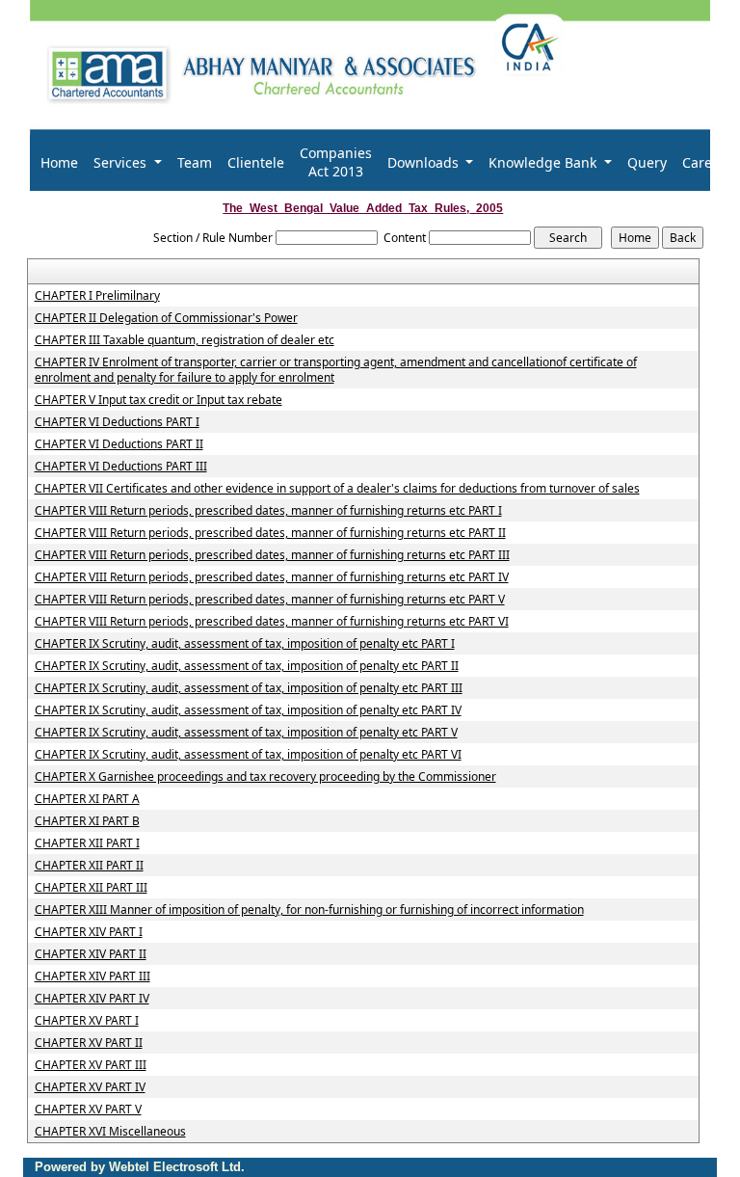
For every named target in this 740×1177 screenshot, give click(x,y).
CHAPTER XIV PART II (90, 954)
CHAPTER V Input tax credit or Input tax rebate (158, 400)
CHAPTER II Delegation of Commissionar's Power (166, 318)
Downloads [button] (424, 162)
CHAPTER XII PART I (87, 843)
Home (59, 162)
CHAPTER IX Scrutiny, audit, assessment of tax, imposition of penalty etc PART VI (248, 754)
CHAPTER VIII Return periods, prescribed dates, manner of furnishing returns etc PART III (272, 555)
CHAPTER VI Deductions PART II (119, 444)
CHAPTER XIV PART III (92, 976)
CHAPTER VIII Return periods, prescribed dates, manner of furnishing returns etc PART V (270, 599)
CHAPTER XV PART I (87, 1021)
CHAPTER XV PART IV (90, 1087)
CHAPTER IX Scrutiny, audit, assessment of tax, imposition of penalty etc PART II (247, 666)
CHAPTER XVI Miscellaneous (110, 1131)
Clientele (255, 162)
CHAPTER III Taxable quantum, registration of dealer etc (184, 340)
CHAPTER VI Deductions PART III (121, 466)
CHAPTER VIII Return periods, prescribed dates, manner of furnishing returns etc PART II (270, 533)
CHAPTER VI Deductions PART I (117, 422)
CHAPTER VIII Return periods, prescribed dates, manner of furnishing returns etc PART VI (272, 621)
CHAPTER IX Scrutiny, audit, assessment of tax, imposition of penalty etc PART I (245, 644)
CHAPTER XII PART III (91, 888)
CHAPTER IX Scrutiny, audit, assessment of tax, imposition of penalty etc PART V (246, 732)
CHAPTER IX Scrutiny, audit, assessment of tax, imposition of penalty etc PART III (248, 688)
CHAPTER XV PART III (90, 1065)
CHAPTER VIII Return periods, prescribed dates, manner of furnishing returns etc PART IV (272, 577)
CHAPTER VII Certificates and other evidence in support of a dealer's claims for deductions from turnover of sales (337, 488)
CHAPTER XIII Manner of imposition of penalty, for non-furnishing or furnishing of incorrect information (309, 910)
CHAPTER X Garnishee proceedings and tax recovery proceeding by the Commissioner (265, 777)
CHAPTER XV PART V (88, 1109)
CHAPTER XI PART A (87, 799)
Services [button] (121, 162)
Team (194, 162)
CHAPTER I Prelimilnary (97, 296)
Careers (707, 162)
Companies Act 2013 (336, 162)
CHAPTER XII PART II (89, 865)
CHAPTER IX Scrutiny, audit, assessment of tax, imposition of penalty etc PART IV (248, 710)
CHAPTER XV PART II (89, 1043)
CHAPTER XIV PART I (89, 932)
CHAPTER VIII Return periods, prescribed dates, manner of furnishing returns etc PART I (268, 511)
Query (647, 162)
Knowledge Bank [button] (544, 162)
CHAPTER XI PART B (87, 821)
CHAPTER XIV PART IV (92, 998)
